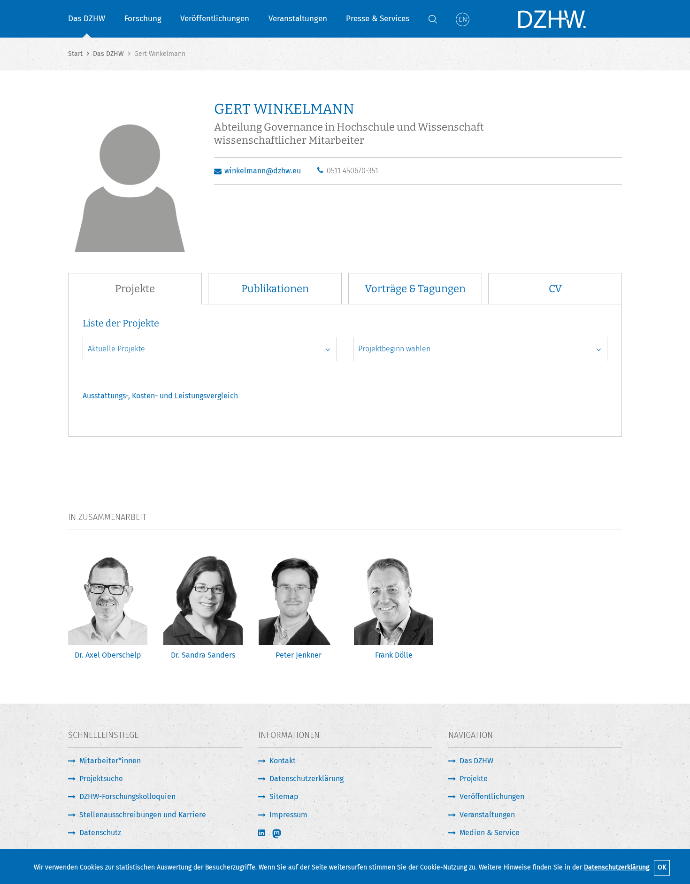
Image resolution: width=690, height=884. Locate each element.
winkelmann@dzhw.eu (262, 170)
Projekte (474, 778)
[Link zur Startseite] (551, 19)
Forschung (142, 18)
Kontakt (282, 760)
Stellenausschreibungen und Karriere (142, 814)
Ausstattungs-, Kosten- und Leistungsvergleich (160, 395)
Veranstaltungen (297, 18)
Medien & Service (490, 832)
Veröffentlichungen (214, 18)
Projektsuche (101, 778)
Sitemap (284, 796)
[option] (107, 610)
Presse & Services (377, 18)
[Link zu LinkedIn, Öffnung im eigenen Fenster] (262, 833)
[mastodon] (283, 834)
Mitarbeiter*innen (110, 760)
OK (662, 867)
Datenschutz (100, 832)
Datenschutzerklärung (616, 867)
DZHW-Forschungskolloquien (127, 796)
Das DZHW (86, 18)
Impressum (288, 814)
